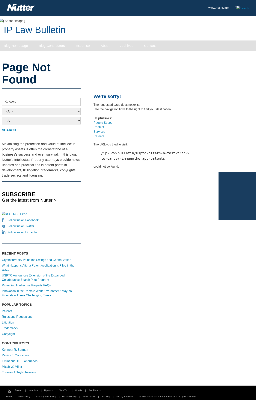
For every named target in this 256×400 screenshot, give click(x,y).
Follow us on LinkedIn (22, 232)
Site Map (105, 396)
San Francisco (95, 390)
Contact (150, 46)
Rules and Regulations (17, 316)
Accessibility (24, 396)
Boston (18, 390)
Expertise (83, 46)
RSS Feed (20, 214)
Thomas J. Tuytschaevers (19, 372)
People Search (103, 122)
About (105, 46)
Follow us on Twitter (20, 226)
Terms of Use (89, 396)
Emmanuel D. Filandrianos (19, 361)
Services (99, 131)
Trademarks (10, 328)
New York (64, 390)
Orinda (78, 390)
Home (9, 396)
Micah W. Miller (12, 366)
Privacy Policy (69, 396)
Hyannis (48, 390)
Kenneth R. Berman (15, 349)
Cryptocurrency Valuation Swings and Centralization (36, 259)
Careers (99, 136)
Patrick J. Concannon (16, 355)
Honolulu (33, 390)
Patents (7, 311)
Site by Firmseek (124, 396)
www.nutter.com (218, 7)
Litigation (8, 322)
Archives (126, 46)
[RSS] (9, 390)
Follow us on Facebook (23, 220)
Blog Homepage (16, 46)
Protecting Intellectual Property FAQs (26, 285)
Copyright (8, 334)
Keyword (10, 101)
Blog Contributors (52, 46)
